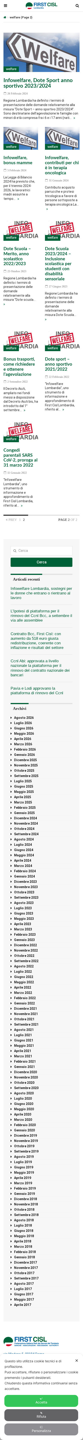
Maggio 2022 (24, 982)
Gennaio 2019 (24, 1194)
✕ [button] (76, 1360)
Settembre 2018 (26, 1215)
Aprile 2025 (22, 797)
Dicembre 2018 (25, 1199)
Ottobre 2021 (24, 1019)
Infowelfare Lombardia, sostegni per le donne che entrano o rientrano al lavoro (41, 593)
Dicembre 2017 (25, 1262)
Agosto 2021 (24, 1030)
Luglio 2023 (23, 908)
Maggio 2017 (24, 1299)
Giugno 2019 (23, 1167)
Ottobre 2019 (24, 1146)
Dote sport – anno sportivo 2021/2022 (58, 364)
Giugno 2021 (23, 1040)
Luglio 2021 (23, 1035)
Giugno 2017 (23, 1294)
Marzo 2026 (23, 744)
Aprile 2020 (22, 1114)
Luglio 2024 (23, 844)
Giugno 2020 (23, 1104)
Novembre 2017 (26, 1268)
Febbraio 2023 (25, 934)
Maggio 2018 (24, 1236)
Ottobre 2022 (24, 956)
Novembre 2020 (26, 1077)
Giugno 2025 (23, 786)
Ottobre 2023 (24, 892)
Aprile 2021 (22, 1051)
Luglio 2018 (23, 1225)
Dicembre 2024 (25, 818)
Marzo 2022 (23, 993)
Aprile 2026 (22, 739)
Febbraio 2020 (25, 1125)
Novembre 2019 (26, 1141)
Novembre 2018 (26, 1204)
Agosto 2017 (24, 1283)
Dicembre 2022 (25, 945)
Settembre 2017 (26, 1278)
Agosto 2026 (24, 718)
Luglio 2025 (23, 781)
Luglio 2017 (23, 1289)
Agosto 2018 (24, 1220)
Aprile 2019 (22, 1178)
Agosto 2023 (24, 903)
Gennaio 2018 (24, 1257)
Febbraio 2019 (25, 1188)
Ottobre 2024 (24, 829)
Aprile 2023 (22, 924)
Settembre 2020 (26, 1088)
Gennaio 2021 (24, 1067)
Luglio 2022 (23, 971)
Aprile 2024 (22, 860)
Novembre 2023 (26, 887)
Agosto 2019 (24, 1157)
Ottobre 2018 (24, 1209)
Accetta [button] (41, 1402)
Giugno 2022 (23, 977)
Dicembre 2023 (25, 882)
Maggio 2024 (24, 855)
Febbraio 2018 (25, 1252)
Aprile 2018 (22, 1241)
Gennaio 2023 (24, 940)
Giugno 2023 (23, 913)
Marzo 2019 (23, 1183)
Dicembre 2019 (25, 1135)
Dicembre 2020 (25, 1072)
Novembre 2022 (26, 950)
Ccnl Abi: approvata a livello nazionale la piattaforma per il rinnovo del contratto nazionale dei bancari (40, 668)
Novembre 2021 (26, 1014)
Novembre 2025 (26, 765)
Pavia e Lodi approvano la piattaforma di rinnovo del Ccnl (37, 690)
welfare (11, 69)
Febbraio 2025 (25, 807)
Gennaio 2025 (24, 813)
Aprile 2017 (22, 1305)
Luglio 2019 (23, 1162)
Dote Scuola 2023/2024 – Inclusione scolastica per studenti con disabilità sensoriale (58, 264)
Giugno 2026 (23, 728)
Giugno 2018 (23, 1231)
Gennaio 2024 (24, 876)
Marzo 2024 (23, 866)
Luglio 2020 (23, 1098)
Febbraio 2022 (25, 998)
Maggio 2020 (24, 1109)
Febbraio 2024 (25, 871)
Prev (12, 520)
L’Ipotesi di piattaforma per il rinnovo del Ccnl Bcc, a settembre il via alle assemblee (41, 615)
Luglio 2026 (23, 723)
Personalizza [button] (41, 1431)
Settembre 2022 (26, 961)
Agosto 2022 (24, 966)
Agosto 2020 (24, 1093)
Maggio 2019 (24, 1172)
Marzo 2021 (23, 1056)
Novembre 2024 (26, 823)
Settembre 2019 (26, 1151)
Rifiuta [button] (41, 1416)
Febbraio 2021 (25, 1061)
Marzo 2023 (23, 929)
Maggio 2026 (24, 733)
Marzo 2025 (23, 802)
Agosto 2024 (24, 839)
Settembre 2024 (26, 834)
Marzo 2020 (23, 1120)
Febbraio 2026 (25, 749)
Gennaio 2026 (24, 755)
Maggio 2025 (24, 792)
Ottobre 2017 (24, 1273)
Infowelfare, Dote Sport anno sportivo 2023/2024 (38, 83)
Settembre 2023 (26, 897)
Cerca (42, 562)
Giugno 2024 (23, 850)
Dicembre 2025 (25, 760)
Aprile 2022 (22, 987)
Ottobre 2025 (24, 770)
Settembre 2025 (26, 776)
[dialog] (41, 1397)
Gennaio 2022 (24, 1003)
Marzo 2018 (23, 1246)
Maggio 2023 (24, 919)
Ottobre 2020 (24, 1082)
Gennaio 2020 (24, 1130)
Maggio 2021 (24, 1045)
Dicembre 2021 (25, 1008)
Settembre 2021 (26, 1024)
